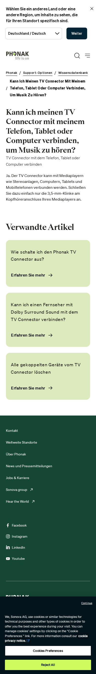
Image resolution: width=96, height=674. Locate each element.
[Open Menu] (87, 55)
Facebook (19, 525)
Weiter (76, 33)
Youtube (18, 558)
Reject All (48, 665)
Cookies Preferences (48, 651)
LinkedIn (18, 547)
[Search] (77, 56)
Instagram (19, 536)
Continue (86, 603)
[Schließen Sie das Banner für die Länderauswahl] (92, 8)
